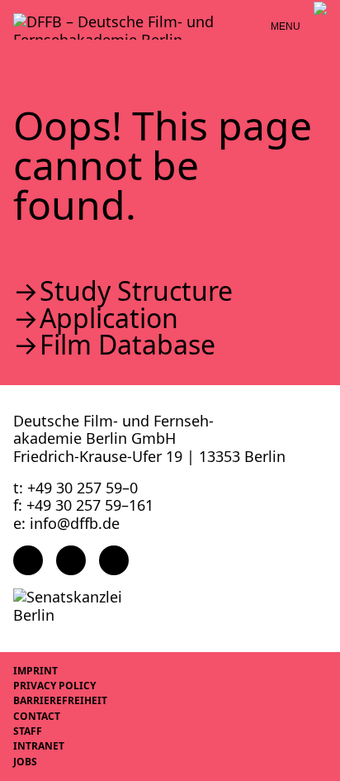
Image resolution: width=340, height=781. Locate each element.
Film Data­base (127, 344)
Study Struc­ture (136, 291)
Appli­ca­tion (109, 318)
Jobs (25, 762)
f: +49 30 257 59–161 (83, 505)
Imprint (35, 671)
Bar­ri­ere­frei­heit (60, 700)
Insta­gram (71, 560)
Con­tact (36, 716)
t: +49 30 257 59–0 (75, 488)
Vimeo (114, 560)
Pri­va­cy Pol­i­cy (54, 686)
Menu (285, 26)
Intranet (38, 746)
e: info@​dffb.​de (66, 523)
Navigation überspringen (12, 12)
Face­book (28, 560)
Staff (27, 731)
